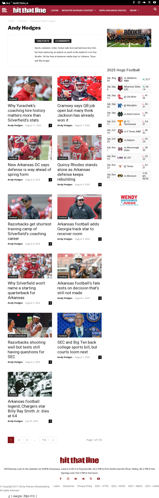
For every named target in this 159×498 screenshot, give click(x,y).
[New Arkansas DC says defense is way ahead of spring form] (30, 147)
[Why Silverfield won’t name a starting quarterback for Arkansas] (30, 266)
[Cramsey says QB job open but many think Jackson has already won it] (79, 88)
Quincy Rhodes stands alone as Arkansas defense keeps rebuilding (77, 172)
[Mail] (76, 479)
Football (13, 99)
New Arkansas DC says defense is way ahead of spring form (29, 169)
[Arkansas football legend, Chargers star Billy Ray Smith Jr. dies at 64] (30, 384)
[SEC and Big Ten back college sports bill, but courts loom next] (79, 325)
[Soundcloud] (144, 2)
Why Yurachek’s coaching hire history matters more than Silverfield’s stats (26, 112)
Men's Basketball (17, 335)
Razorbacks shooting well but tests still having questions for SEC (26, 349)
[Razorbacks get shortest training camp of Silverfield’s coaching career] (30, 206)
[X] (149, 2)
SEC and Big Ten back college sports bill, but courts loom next (77, 347)
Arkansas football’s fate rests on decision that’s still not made (78, 288)
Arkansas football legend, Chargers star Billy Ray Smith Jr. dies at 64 (28, 408)
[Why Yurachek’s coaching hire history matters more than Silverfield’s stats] (30, 88)
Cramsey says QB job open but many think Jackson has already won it (76, 112)
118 (44, 440)
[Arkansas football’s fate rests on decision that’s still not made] (79, 266)
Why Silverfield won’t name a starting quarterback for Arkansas (26, 290)
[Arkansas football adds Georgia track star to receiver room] (79, 206)
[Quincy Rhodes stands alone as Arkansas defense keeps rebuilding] (79, 147)
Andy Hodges (15, 125)
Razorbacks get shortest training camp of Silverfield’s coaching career (29, 231)
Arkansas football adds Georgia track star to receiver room (78, 229)
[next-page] (53, 440)
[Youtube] (154, 2)
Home (11, 21)
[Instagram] (139, 2)
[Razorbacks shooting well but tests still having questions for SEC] (30, 325)
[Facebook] (134, 2)
